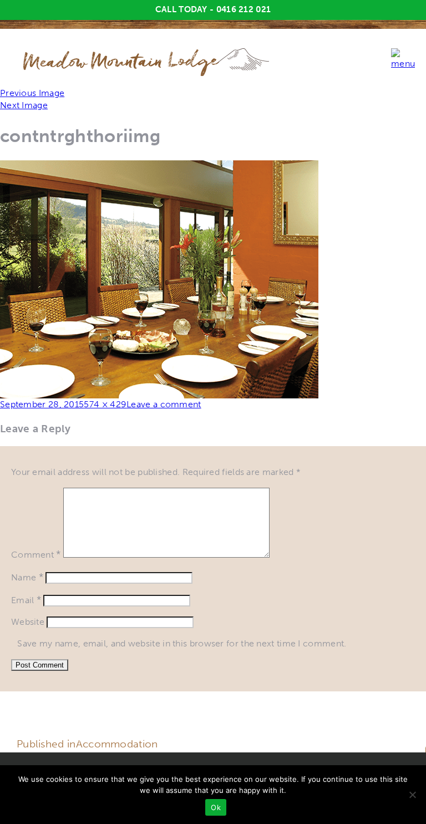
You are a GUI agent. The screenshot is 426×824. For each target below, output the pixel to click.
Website (27, 621)
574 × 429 (105, 404)
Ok (216, 807)
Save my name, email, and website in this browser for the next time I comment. (181, 643)
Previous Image (32, 93)
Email (26, 600)
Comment (36, 554)
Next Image (24, 105)
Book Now (391, 736)
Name (27, 577)
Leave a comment (163, 404)
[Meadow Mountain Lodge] (174, 61)
